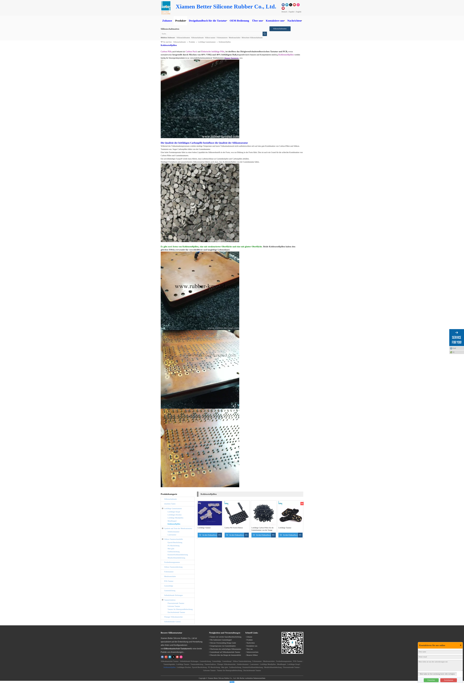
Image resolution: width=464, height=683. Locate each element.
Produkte (180, 20)
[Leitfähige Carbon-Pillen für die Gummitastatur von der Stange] (263, 513)
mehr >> (239, 633)
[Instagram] (298, 4)
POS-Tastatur (168, 581)
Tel (453, 352)
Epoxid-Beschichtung (175, 542)
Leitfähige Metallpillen (175, 518)
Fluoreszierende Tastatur (176, 603)
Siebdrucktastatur (173, 532)
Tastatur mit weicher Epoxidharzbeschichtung (225, 637)
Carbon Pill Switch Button (234, 528)
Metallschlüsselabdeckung (176, 558)
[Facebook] (283, 4)
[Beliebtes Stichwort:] (265, 34)
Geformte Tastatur (174, 606)
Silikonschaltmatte (197, 38)
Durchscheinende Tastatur (176, 612)
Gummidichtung (169, 591)
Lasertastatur (172, 535)
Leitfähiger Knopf (174, 512)
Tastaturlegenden (169, 664)
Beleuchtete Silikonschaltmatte (252, 38)
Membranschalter (234, 38)
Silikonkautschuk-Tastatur (170, 661)
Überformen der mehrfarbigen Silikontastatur (225, 649)
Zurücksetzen (448, 680)
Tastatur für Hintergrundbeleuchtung (180, 609)
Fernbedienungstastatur (172, 562)
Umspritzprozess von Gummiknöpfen (223, 646)
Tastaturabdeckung (197, 664)
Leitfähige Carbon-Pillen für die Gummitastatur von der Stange (262, 529)
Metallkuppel (172, 521)
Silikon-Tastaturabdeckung (173, 567)
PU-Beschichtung (173, 546)
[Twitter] (290, 4)
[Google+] (166, 656)
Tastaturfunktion (169, 600)
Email (454, 348)
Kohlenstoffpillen (174, 524)
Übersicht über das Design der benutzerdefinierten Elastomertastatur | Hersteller (237, 655)
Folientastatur (169, 572)
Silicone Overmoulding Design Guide (223, 643)
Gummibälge (168, 586)
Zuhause (167, 20)
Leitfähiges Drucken (174, 515)
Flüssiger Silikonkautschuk (173, 617)
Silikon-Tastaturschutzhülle (173, 539)
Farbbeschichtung (174, 552)
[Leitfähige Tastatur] (210, 513)
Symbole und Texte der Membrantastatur (178, 528)
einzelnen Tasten (169, 504)
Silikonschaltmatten (183, 38)
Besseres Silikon (252, 655)
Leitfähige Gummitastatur (173, 508)
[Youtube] (294, 4)
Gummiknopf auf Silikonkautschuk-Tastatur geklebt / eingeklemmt (233, 652)
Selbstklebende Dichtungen (173, 595)
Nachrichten (294, 20)
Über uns (257, 20)
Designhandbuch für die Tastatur (208, 20)
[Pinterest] (283, 8)
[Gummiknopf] (166, 8)
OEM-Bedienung (239, 20)
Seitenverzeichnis (252, 652)
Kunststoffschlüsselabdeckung (178, 555)
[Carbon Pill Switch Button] (237, 513)
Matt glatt (171, 549)
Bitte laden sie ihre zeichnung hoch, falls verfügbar (437, 674)
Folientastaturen (222, 38)
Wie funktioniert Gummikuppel (221, 640)
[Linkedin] (286, 4)
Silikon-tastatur (210, 38)
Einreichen (431, 680)
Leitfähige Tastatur (204, 528)
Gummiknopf (227, 661)
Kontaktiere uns (275, 20)
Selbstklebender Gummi (172, 622)
